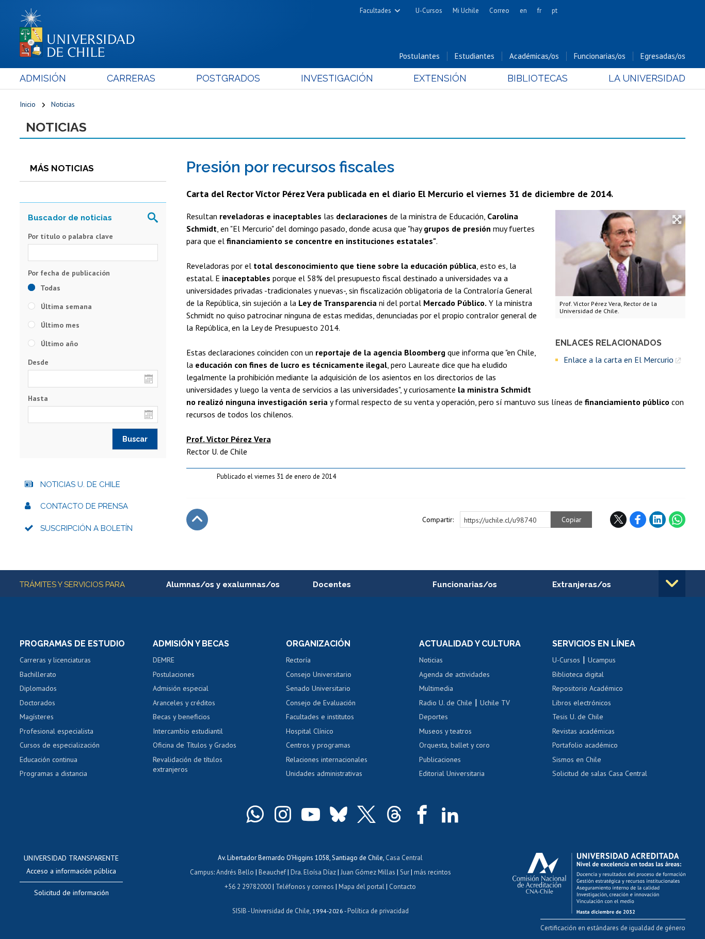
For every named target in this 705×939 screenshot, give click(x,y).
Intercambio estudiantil (188, 731)
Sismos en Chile (576, 759)
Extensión (440, 78)
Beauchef (272, 872)
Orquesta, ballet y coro (454, 745)
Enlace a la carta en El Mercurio (619, 359)
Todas (49, 288)
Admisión (43, 78)
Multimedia (436, 688)
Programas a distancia (53, 773)
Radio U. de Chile (445, 702)
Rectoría (298, 660)
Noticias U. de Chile (80, 484)
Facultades (375, 10)
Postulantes (419, 56)
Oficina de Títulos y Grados (194, 745)
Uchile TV (495, 702)
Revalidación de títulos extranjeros (187, 764)
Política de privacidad (378, 910)
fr (539, 10)
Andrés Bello (235, 872)
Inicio (28, 104)
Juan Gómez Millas (368, 872)
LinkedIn (657, 519)
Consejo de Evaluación (321, 702)
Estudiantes (474, 56)
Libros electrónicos (581, 702)
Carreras (131, 78)
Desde (38, 362)
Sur (404, 872)
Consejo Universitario (318, 674)
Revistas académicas (583, 731)
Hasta (38, 398)
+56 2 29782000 (248, 886)
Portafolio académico (585, 745)
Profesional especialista (56, 731)
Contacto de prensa (84, 506)
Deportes (433, 716)
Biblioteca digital (578, 674)
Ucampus (602, 660)
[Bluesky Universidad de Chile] (338, 814)
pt (554, 10)
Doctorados (37, 702)
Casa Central (404, 857)
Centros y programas (318, 745)
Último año (58, 343)
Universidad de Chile (280, 910)
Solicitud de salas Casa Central (599, 773)
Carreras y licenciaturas (55, 660)
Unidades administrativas (324, 773)
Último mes (59, 325)
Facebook (638, 519)
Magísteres (37, 716)
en (523, 10)
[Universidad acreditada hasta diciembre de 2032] (598, 881)
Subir (197, 519)
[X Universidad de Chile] (366, 814)
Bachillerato (38, 674)
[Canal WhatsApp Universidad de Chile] (255, 814)
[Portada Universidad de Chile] (81, 30)
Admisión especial (181, 688)
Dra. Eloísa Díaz (313, 872)
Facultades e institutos (320, 716)
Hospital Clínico (309, 731)
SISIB (239, 910)
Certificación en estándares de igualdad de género (612, 928)
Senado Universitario (318, 688)
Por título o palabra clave (70, 236)
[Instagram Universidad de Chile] (283, 814)
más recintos (432, 872)
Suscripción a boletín (86, 528)
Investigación (337, 78)
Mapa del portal (361, 886)
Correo (499, 10)
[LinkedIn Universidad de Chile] (450, 814)
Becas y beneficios (181, 716)
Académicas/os (534, 56)
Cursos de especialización (60, 745)
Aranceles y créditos (184, 702)
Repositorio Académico (587, 688)
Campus (202, 872)
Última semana (65, 306)
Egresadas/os (662, 56)
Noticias (63, 104)
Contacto (402, 886)
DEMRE (163, 660)
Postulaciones (174, 674)
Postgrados (228, 78)
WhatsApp (677, 519)
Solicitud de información (71, 892)
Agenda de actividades (454, 674)
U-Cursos (428, 10)
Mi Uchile (466, 10)
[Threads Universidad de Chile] (394, 814)
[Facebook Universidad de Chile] (422, 814)
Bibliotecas (537, 78)
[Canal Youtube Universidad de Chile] (311, 814)
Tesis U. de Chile (577, 716)
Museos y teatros (445, 731)
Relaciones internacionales (326, 759)
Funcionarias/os (600, 56)
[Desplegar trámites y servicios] (672, 583)
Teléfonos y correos (305, 886)
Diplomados (38, 688)
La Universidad (646, 78)
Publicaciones (440, 759)
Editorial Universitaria (452, 773)
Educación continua (48, 759)
